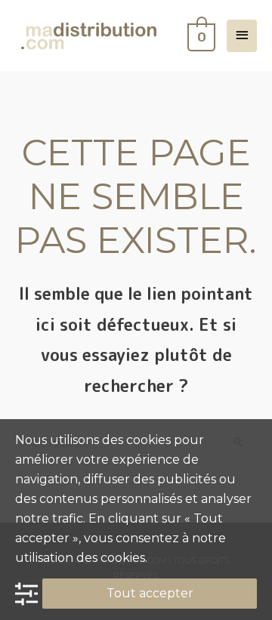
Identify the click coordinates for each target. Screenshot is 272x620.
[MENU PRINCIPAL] (242, 36)
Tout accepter (150, 593)
